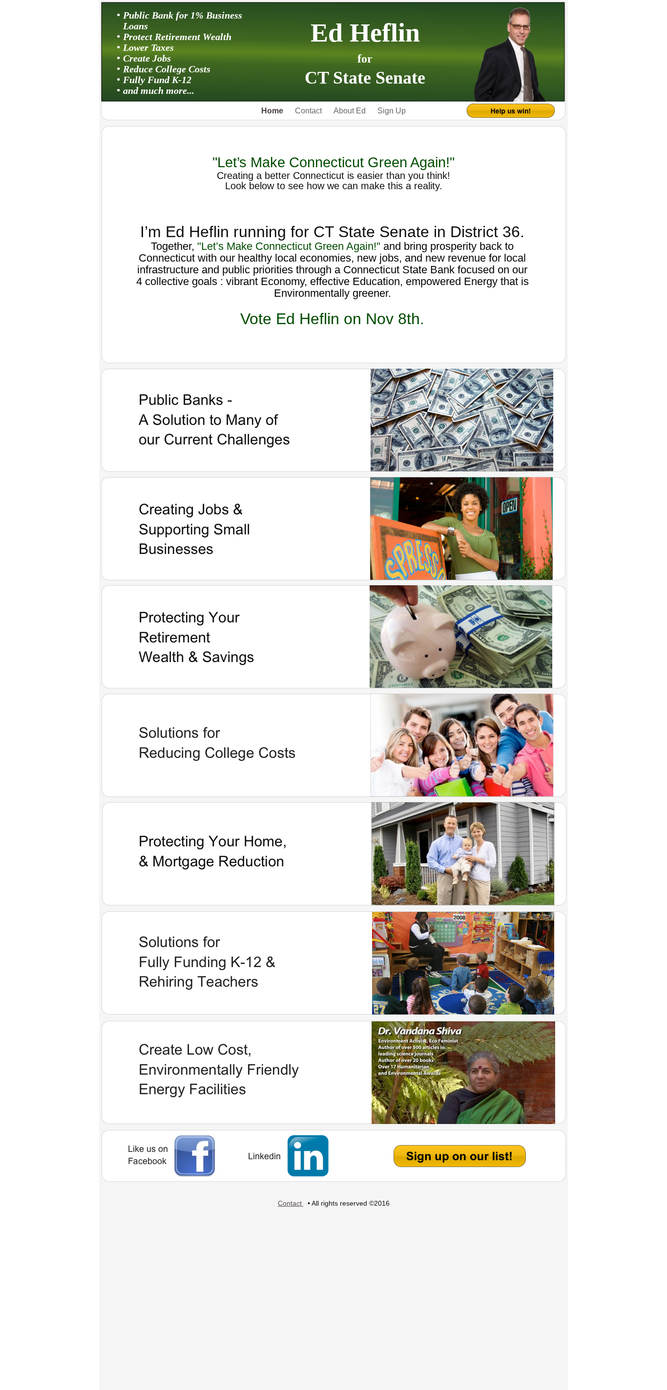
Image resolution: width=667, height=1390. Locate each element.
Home (273, 111)
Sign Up (391, 111)
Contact (309, 111)
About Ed (351, 111)
